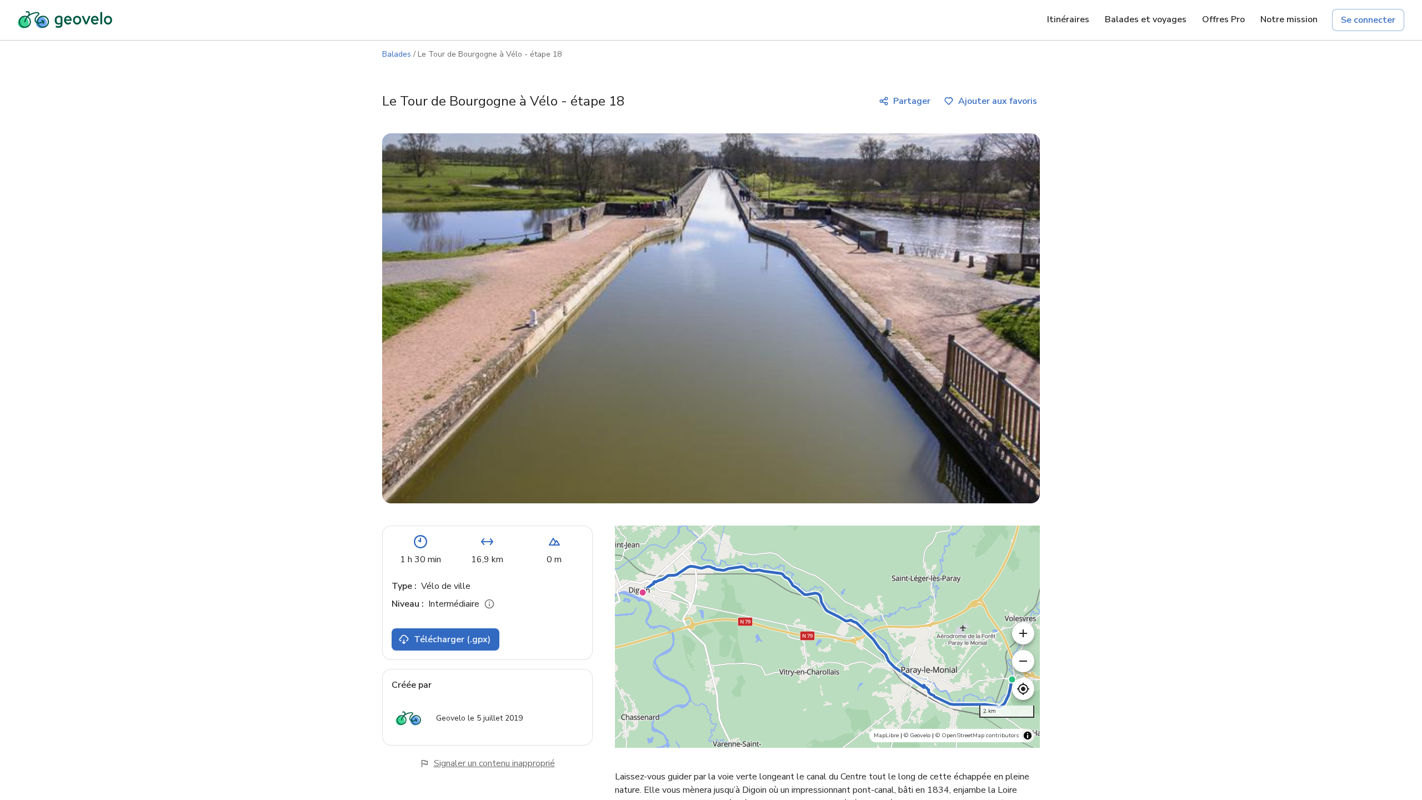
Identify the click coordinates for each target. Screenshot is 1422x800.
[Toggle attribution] (1027, 735)
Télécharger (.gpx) (452, 639)
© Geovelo (917, 735)
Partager (911, 101)
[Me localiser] (1023, 689)
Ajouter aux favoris (997, 101)
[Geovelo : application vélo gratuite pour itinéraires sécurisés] (65, 20)
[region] (827, 637)
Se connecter (1368, 20)
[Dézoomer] (1023, 661)
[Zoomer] (1023, 633)
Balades (396, 54)
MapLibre (886, 735)
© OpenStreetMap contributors (977, 735)
